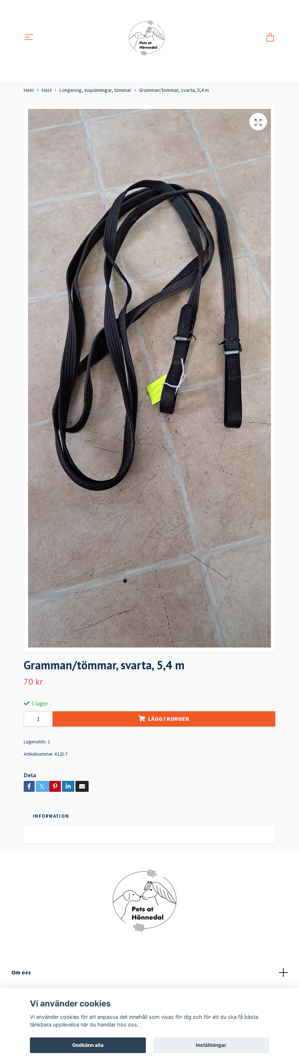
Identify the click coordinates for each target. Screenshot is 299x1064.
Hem (29, 90)
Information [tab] (51, 816)
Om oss (21, 972)
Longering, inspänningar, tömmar (95, 90)
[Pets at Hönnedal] (149, 38)
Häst (47, 90)
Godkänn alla (88, 1045)
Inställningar (211, 1045)
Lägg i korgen (168, 718)
